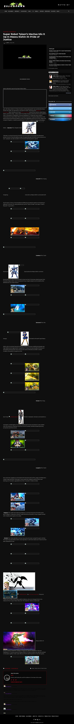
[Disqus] (25, 699)
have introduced (25, 112)
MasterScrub (55, 80)
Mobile (36, 11)
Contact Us (41, 716)
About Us (35, 716)
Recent (53, 72)
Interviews (47, 11)
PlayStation (23, 11)
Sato (8, 42)
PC (33, 11)
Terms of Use (47, 716)
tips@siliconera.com (39, 722)
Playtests (53, 11)
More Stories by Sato (16, 682)
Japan (33, 668)
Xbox (29, 11)
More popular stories (53, 68)
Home (6, 11)
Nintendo (17, 11)
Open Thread (22, 716)
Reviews (42, 11)
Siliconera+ (11, 11)
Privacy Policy (55, 716)
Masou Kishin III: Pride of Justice (41, 668)
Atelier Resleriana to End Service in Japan (56, 78)
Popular (56, 72)
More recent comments (53, 95)
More (58, 11)
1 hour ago (65, 78)
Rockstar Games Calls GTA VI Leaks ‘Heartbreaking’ (60, 50)
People (50, 72)
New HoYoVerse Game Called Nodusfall (57, 53)
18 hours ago (68, 84)
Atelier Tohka (56, 75)
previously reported (33, 594)
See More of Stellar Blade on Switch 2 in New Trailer (60, 64)
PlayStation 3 (6, 31)
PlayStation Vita (12, 31)
